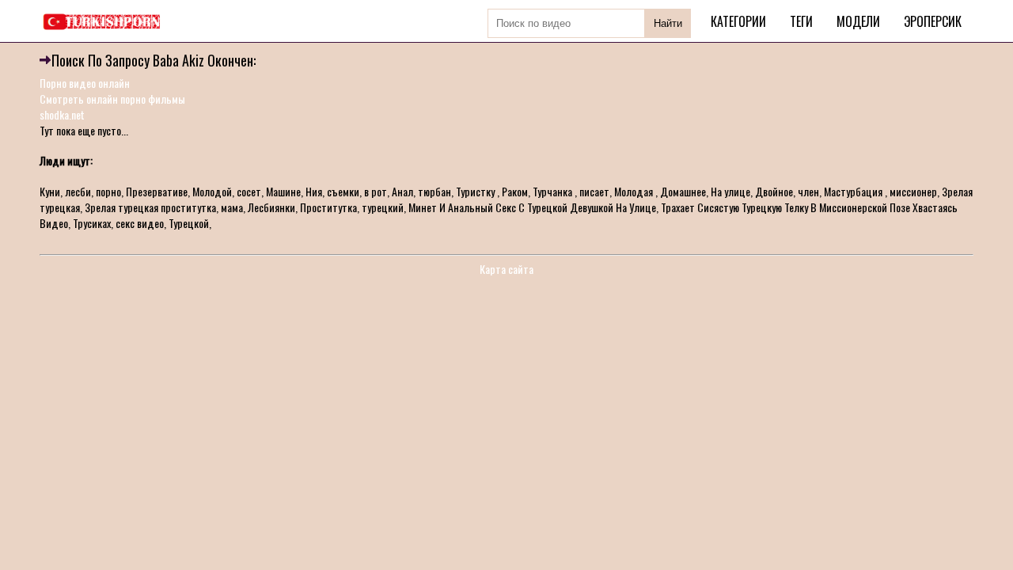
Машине (283, 191)
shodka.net (62, 114)
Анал (402, 191)
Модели (858, 21)
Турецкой (189, 223)
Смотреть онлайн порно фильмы (112, 98)
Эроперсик (933, 21)
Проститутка (328, 207)
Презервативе (157, 191)
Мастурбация (854, 191)
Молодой (212, 191)
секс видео (140, 223)
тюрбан (434, 191)
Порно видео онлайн (85, 82)
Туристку (476, 191)
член (808, 191)
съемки (343, 191)
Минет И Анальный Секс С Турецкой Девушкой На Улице (532, 207)
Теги (801, 21)
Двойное (774, 191)
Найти (668, 23)
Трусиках (92, 223)
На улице (730, 191)
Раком (515, 191)
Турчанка (554, 191)
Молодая (634, 191)
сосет (249, 191)
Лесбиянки (271, 207)
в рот (375, 191)
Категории (738, 21)
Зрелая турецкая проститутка (150, 207)
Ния (313, 191)
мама (232, 207)
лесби (78, 191)
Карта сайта (506, 268)
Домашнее (683, 191)
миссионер (913, 191)
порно (108, 191)
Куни (50, 191)
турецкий (383, 207)
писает (594, 191)
